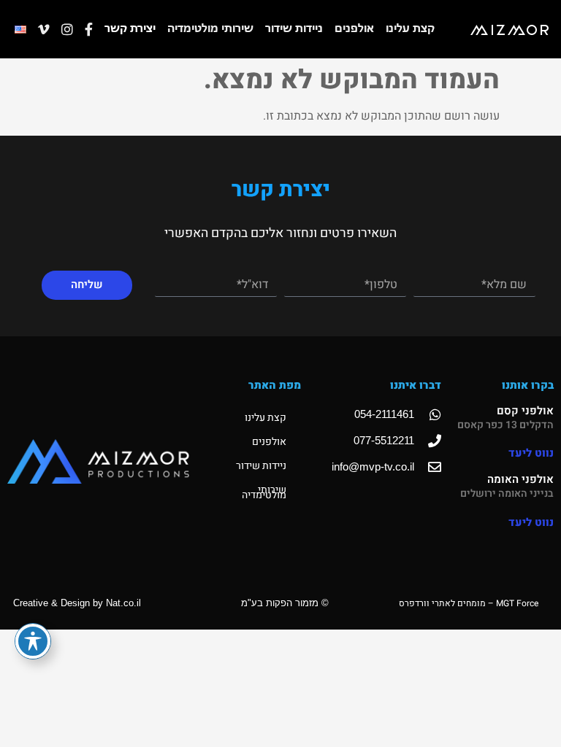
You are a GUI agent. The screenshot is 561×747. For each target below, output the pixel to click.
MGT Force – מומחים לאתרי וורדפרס (468, 603)
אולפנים (354, 29)
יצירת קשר (130, 29)
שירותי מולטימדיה (210, 29)
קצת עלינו (410, 29)
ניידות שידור (294, 29)
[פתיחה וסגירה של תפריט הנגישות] (32, 641)
